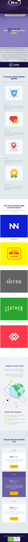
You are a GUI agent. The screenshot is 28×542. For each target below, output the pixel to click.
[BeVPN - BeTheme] (14, 65)
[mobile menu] (26, 65)
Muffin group (13, 536)
